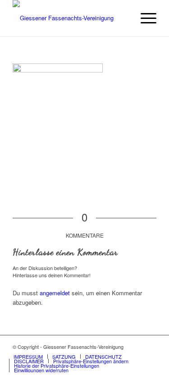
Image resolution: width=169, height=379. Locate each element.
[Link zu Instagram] (149, 346)
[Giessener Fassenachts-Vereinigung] (70, 18)
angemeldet (55, 293)
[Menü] (144, 18)
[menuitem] (144, 18)
